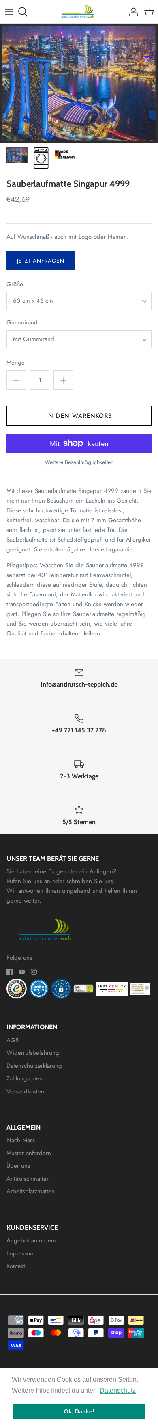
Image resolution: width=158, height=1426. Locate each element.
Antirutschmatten (28, 1178)
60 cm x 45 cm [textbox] (33, 301)
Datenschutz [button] (118, 1390)
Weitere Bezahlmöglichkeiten (79, 462)
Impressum (20, 1253)
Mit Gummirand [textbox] (33, 339)
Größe (14, 284)
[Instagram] (34, 972)
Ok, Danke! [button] (79, 1411)
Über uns (18, 1165)
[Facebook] (9, 972)
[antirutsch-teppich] (79, 11)
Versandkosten (25, 1091)
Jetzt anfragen (40, 261)
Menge (15, 363)
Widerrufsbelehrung (32, 1052)
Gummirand (22, 322)
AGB (12, 1040)
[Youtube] (22, 972)
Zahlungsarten (24, 1078)
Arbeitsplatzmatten (30, 1191)
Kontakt (15, 1266)
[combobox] (79, 301)
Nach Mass (20, 1140)
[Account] (131, 12)
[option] (79, 83)
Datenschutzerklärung (34, 1065)
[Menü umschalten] (9, 12)
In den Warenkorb (79, 415)
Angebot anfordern (31, 1240)
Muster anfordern (28, 1153)
